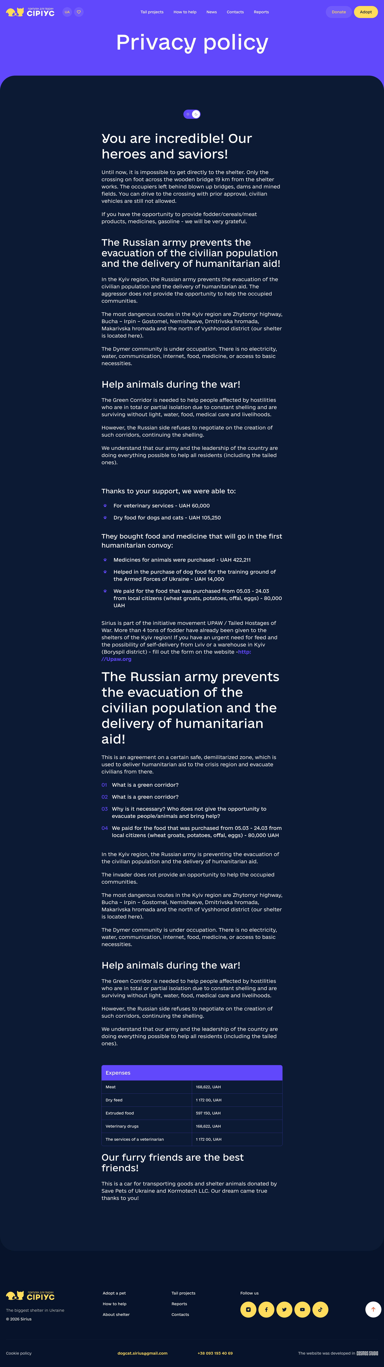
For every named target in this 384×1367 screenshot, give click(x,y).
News (211, 12)
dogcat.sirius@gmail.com (143, 1353)
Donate (339, 12)
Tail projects (152, 12)
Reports (261, 12)
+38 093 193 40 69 (215, 1353)
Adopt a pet (114, 1293)
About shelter (116, 1314)
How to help (185, 12)
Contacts (235, 12)
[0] (79, 12)
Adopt (366, 12)
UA (67, 12)
